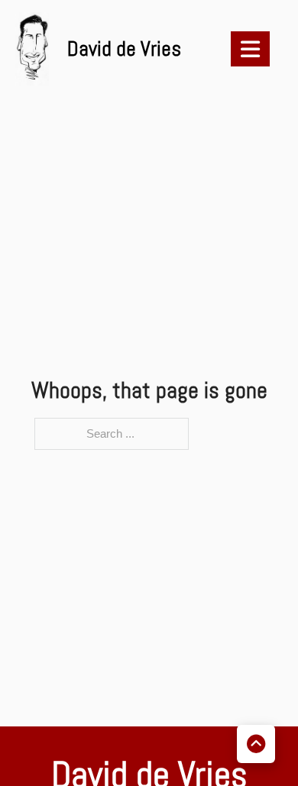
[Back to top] (256, 744)
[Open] (250, 48)
